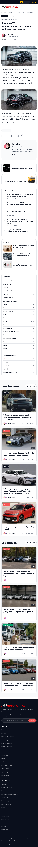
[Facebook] (14, 136)
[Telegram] (11, 136)
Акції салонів (19, 284)
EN (28, 2)
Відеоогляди (5, 772)
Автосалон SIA (19, 280)
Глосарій (3, 791)
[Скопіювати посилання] (21, 136)
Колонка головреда (19, 308)
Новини (19, 318)
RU (25, 2)
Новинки (19, 321)
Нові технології (19, 328)
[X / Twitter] (18, 136)
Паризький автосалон (19, 335)
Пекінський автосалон (19, 338)
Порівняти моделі (6, 804)
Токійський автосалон (19, 355)
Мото (19, 314)
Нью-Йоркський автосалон (19, 331)
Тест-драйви (5, 768)
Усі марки (4, 730)
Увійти (34, 2)
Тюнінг (5, 16)
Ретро (19, 345)
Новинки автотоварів (19, 324)
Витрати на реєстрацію (8, 801)
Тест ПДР (4, 784)
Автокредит (5, 797)
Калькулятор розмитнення (9, 794)
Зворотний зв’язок (12, 844)
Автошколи (4, 823)
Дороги (19, 294)
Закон (19, 304)
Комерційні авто (19, 311)
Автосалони (5, 816)
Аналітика (19, 287)
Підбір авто (4, 733)
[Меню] (34, 7)
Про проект (4, 829)
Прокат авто (5, 826)
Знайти (32, 720)
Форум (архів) (5, 775)
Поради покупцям (6, 765)
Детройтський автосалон (19, 291)
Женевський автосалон (19, 301)
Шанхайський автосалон (19, 372)
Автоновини (5, 755)
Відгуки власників (6, 743)
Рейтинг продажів (6, 746)
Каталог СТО (5, 819)
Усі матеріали (31, 386)
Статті (3, 758)
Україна (19, 362)
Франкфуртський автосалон (19, 369)
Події (19, 341)
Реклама (3, 844)
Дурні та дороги (19, 297)
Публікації (4, 762)
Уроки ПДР (19, 365)
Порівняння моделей (7, 736)
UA (21, 2)
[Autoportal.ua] (10, 7)
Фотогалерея (5, 740)
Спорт (19, 348)
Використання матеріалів (26, 840)
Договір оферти (13, 840)
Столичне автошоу (19, 352)
